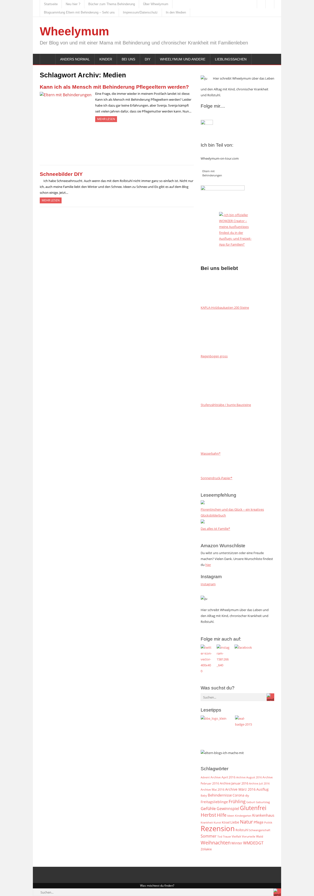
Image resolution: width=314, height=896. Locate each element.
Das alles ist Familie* (215, 528)
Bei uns (128, 59)
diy (247, 795)
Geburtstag (263, 802)
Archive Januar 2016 (234, 783)
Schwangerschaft (259, 830)
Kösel (226, 822)
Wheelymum (74, 31)
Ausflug (262, 789)
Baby (204, 795)
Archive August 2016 (249, 777)
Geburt (250, 802)
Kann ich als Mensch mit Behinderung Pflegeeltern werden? (114, 87)
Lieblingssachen (231, 59)
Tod (219, 836)
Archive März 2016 (240, 789)
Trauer (227, 836)
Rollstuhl (242, 830)
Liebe (234, 822)
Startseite (51, 4)
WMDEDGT (253, 843)
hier (208, 564)
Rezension (218, 828)
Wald (259, 836)
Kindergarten (243, 815)
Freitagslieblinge (214, 801)
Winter (236, 843)
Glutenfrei (253, 808)
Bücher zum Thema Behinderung (111, 4)
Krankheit (207, 822)
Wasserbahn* (211, 453)
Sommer (209, 836)
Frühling (237, 801)
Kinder (105, 59)
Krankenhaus (263, 815)
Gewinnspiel (228, 808)
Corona (238, 795)
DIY (147, 59)
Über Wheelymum (155, 4)
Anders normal (75, 59)
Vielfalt (236, 836)
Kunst (217, 822)
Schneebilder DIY (61, 174)
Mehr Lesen (106, 119)
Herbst (208, 814)
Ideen (230, 815)
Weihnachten (216, 842)
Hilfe (221, 815)
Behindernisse (220, 795)
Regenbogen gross (214, 356)
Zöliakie (206, 849)
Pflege (258, 822)
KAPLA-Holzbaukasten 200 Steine (225, 307)
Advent (205, 777)
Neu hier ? (73, 4)
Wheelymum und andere (182, 59)
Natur (246, 821)
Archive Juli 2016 (259, 783)
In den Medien (176, 12)
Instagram (208, 584)
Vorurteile (248, 836)
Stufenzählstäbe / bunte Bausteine (226, 405)
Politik (268, 822)
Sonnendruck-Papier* (216, 478)
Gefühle (208, 808)
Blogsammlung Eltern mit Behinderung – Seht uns (79, 12)
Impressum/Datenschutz (140, 12)
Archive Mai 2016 (212, 789)
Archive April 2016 (223, 777)
